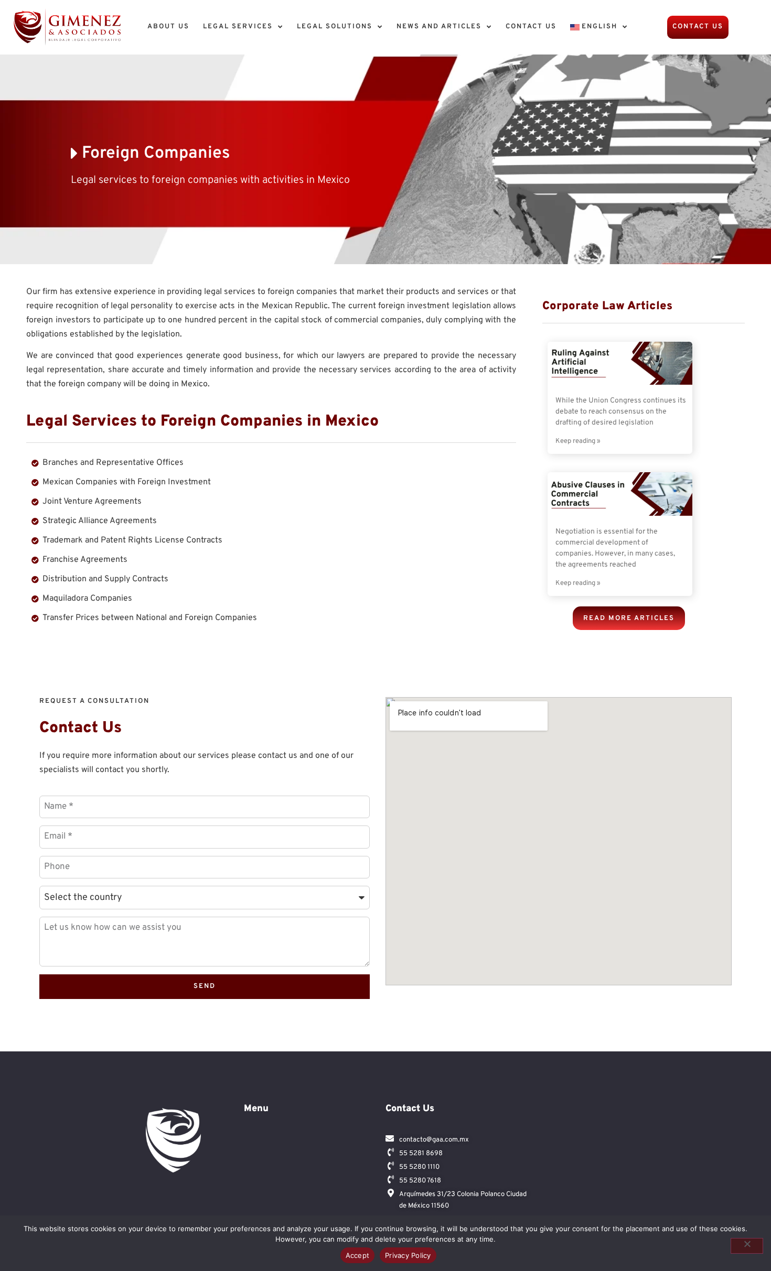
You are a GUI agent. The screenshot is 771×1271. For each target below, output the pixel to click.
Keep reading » (578, 441)
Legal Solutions (334, 27)
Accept (358, 1255)
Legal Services (238, 27)
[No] (747, 1246)
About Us (168, 27)
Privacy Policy (408, 1255)
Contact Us (531, 27)
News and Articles (439, 27)
